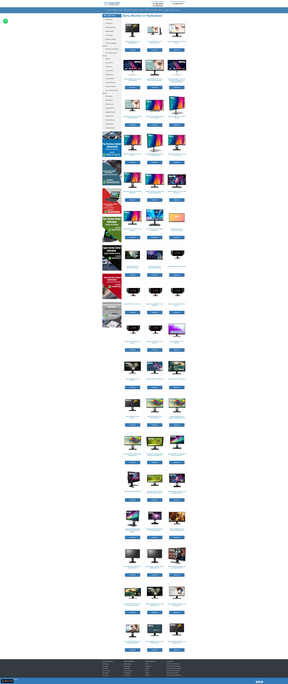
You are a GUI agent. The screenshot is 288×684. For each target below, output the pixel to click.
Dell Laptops (105, 666)
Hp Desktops (127, 668)
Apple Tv (108, 58)
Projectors (147, 675)
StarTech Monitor (110, 120)
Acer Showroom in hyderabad (173, 675)
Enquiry (177, 10)
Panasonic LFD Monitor (112, 49)
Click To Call (8, 681)
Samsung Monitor (111, 27)
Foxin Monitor (109, 124)
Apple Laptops (105, 663)
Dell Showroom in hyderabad (173, 666)
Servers (121, 10)
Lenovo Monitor (110, 78)
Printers (142, 10)
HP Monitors (109, 23)
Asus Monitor (109, 62)
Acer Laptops (105, 675)
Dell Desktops (127, 666)
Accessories (154, 10)
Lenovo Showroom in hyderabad (174, 668)
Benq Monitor (109, 74)
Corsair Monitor (110, 128)
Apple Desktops (127, 663)
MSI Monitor (109, 96)
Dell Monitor (109, 19)
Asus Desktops (127, 672)
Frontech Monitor (110, 82)
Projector (147, 10)
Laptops (109, 10)
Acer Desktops (127, 675)
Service (161, 10)
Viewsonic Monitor (111, 86)
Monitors (147, 672)
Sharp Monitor (110, 104)
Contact (172, 10)
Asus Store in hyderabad (172, 672)
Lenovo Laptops (106, 670)
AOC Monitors (109, 70)
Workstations (127, 10)
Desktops (115, 10)
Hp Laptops (105, 668)
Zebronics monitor (111, 39)
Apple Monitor (110, 116)
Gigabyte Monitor (111, 112)
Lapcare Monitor (110, 108)
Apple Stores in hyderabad (172, 670)
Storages (147, 668)
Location (166, 10)
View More (132, 50)
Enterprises (135, 10)
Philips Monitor (110, 31)
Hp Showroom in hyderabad (173, 663)
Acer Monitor (109, 35)
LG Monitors (109, 66)
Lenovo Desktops (128, 670)
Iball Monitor (109, 100)
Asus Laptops (105, 672)
